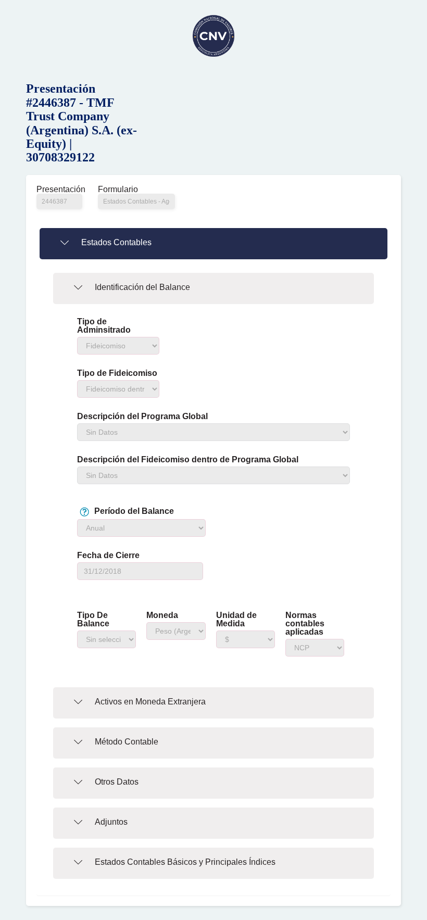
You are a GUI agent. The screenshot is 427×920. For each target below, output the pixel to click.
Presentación (59, 189)
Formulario (118, 189)
